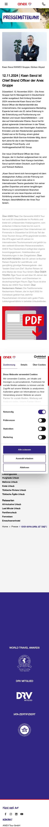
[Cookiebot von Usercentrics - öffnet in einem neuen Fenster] (34, 357)
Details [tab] (24, 365)
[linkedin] (16, 814)
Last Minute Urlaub (11, 508)
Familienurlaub (9, 512)
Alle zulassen (24, 449)
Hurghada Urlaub (10, 478)
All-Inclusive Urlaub (11, 504)
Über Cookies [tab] (39, 365)
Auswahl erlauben (24, 458)
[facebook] (5, 814)
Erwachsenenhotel (11, 520)
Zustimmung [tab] (9, 365)
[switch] (42, 420)
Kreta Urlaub (8, 486)
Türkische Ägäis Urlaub (13, 494)
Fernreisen (7, 516)
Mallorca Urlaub (10, 482)
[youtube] (21, 814)
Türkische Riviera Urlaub (14, 490)
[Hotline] (44, 4)
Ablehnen (24, 467)
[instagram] (10, 814)
